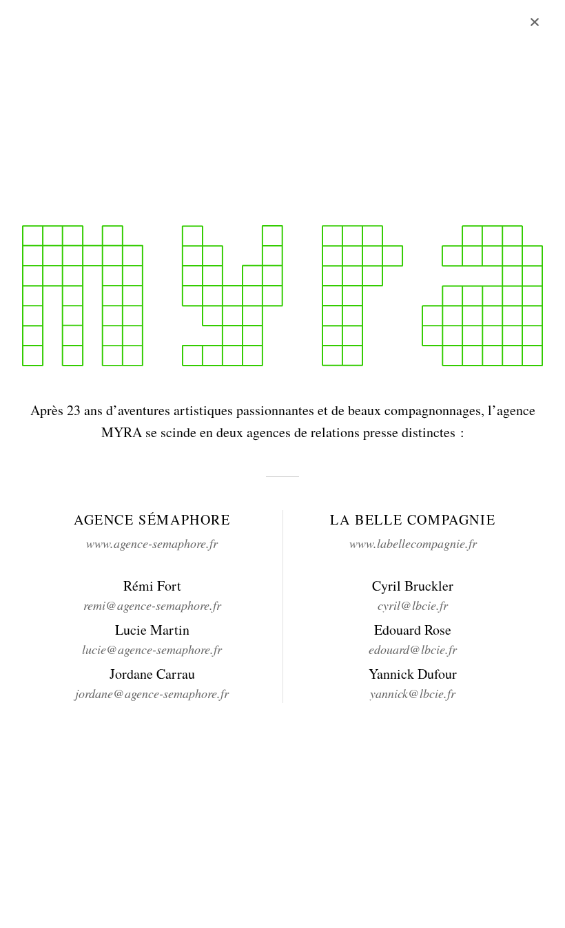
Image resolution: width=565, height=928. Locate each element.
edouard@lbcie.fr (413, 649)
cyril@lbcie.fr (413, 605)
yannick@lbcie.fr (412, 693)
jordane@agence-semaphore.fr (152, 693)
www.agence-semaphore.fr (152, 543)
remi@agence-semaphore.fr (152, 605)
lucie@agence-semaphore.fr (152, 649)
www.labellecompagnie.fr (413, 543)
